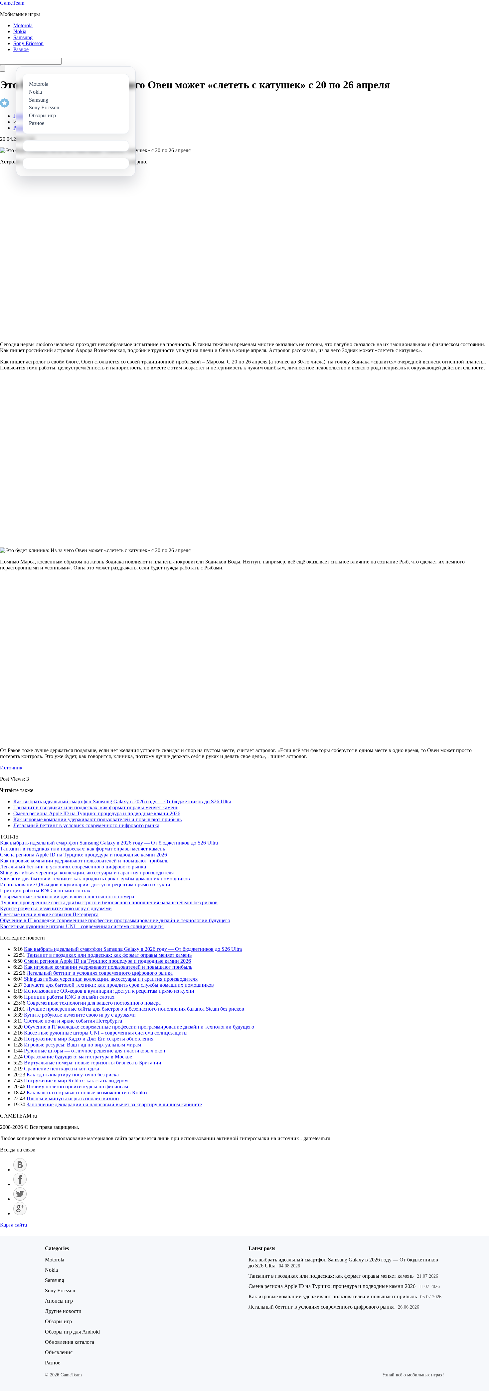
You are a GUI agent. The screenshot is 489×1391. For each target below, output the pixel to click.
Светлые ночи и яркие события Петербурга (49, 914)
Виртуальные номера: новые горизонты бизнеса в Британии (92, 1062)
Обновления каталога (69, 1342)
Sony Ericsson (28, 43)
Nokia (19, 31)
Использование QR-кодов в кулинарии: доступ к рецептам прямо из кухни (85, 884)
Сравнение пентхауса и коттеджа (61, 1068)
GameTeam (12, 3)
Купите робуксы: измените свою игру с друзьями (56, 908)
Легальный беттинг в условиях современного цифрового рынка (86, 825)
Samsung (23, 37)
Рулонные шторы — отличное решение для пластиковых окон (94, 1050)
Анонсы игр (59, 1301)
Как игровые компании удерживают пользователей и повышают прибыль (97, 819)
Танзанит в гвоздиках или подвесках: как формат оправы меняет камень (95, 807)
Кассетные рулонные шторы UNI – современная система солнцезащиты (82, 926)
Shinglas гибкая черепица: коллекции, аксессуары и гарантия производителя (87, 872)
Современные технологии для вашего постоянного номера (67, 896)
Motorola (23, 25)
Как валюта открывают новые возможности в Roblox (87, 1092)
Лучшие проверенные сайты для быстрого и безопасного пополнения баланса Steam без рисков (109, 902)
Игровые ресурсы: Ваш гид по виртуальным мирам (82, 1044)
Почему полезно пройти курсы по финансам (77, 1086)
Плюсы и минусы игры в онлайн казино (73, 1098)
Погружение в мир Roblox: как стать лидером (76, 1080)
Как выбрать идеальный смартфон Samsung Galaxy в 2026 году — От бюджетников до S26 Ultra (122, 801)
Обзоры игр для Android (72, 1332)
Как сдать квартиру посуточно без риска (73, 1074)
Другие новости (63, 1311)
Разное (21, 49)
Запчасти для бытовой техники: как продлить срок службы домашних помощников (95, 878)
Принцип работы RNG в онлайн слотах (45, 890)
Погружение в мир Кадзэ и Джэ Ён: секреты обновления (88, 1039)
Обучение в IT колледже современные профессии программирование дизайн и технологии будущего (115, 920)
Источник (11, 767)
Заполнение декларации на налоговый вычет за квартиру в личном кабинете (114, 1104)
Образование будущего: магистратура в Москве (78, 1056)
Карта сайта (13, 1225)
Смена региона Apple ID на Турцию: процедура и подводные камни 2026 (96, 813)
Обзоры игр (58, 1321)
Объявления (59, 1352)
